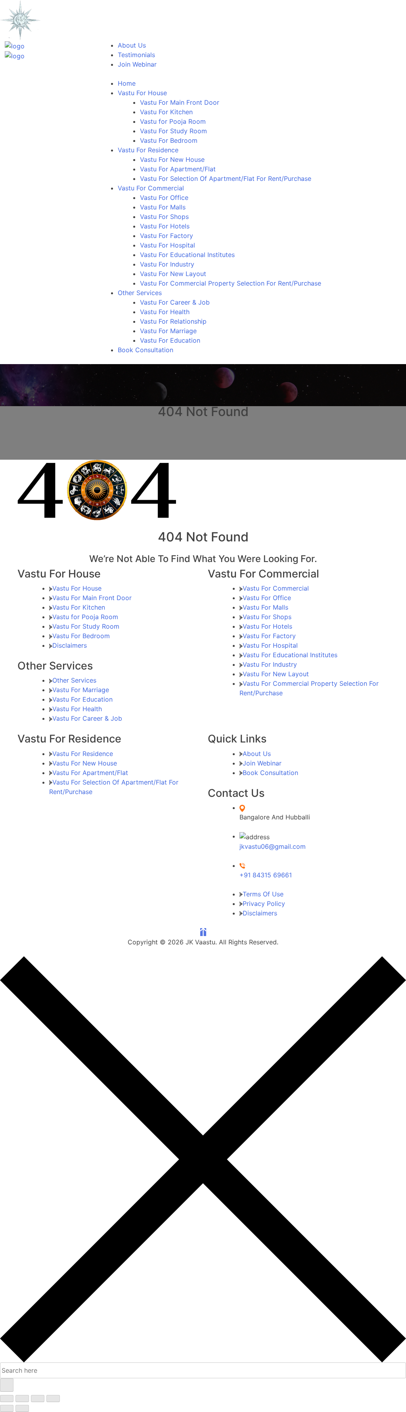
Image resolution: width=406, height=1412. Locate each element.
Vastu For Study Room (173, 131)
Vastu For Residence (148, 150)
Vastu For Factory (166, 236)
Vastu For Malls (163, 207)
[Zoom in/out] (6, 1398)
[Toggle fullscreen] (22, 1398)
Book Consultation (145, 350)
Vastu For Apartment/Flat (178, 169)
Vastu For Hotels (165, 226)
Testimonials (136, 55)
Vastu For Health (165, 312)
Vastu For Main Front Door (179, 102)
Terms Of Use (263, 894)
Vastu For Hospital (167, 245)
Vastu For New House (172, 159)
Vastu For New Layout (173, 274)
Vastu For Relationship (173, 321)
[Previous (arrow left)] (6, 1408)
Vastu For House (142, 93)
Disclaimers (69, 645)
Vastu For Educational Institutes (187, 255)
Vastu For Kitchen (166, 112)
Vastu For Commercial (151, 188)
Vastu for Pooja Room (173, 121)
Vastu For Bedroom (168, 140)
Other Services (140, 293)
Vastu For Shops (164, 217)
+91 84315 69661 (265, 875)
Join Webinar (137, 64)
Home (127, 83)
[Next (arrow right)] (22, 1408)
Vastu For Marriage (168, 331)
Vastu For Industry (167, 264)
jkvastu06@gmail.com (272, 846)
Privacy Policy (264, 903)
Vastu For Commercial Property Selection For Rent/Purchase (230, 283)
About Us (132, 45)
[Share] (37, 1398)
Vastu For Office (164, 197)
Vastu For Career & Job (175, 302)
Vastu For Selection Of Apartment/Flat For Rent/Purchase (225, 178)
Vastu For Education (170, 340)
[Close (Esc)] (53, 1398)
